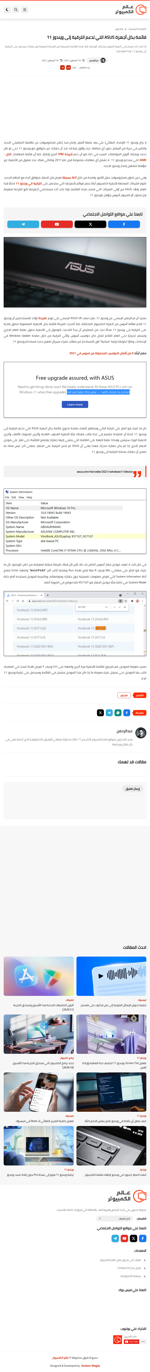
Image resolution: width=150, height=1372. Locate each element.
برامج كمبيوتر (67, 1058)
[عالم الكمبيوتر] (130, 10)
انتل (8, 154)
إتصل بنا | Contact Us (129, 1268)
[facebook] (124, 224)
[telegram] (23, 224)
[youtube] (57, 224)
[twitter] (90, 224)
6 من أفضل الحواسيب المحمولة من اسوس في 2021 (101, 353)
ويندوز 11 (141, 1058)
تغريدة (42, 318)
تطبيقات (69, 1000)
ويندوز (143, 1169)
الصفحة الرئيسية (137, 29)
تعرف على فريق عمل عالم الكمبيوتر (120, 1260)
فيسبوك (142, 1000)
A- (62, 67)
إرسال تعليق (133, 788)
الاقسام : (141, 1218)
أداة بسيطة (69, 177)
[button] (126, 712)
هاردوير (119, 29)
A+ (68, 67)
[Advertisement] (75, 110)
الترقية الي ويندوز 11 (29, 183)
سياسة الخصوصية (131, 1276)
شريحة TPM (65, 154)
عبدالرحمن (94, 60)
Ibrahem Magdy (90, 1365)
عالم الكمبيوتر (60, 1357)
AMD (143, 160)
